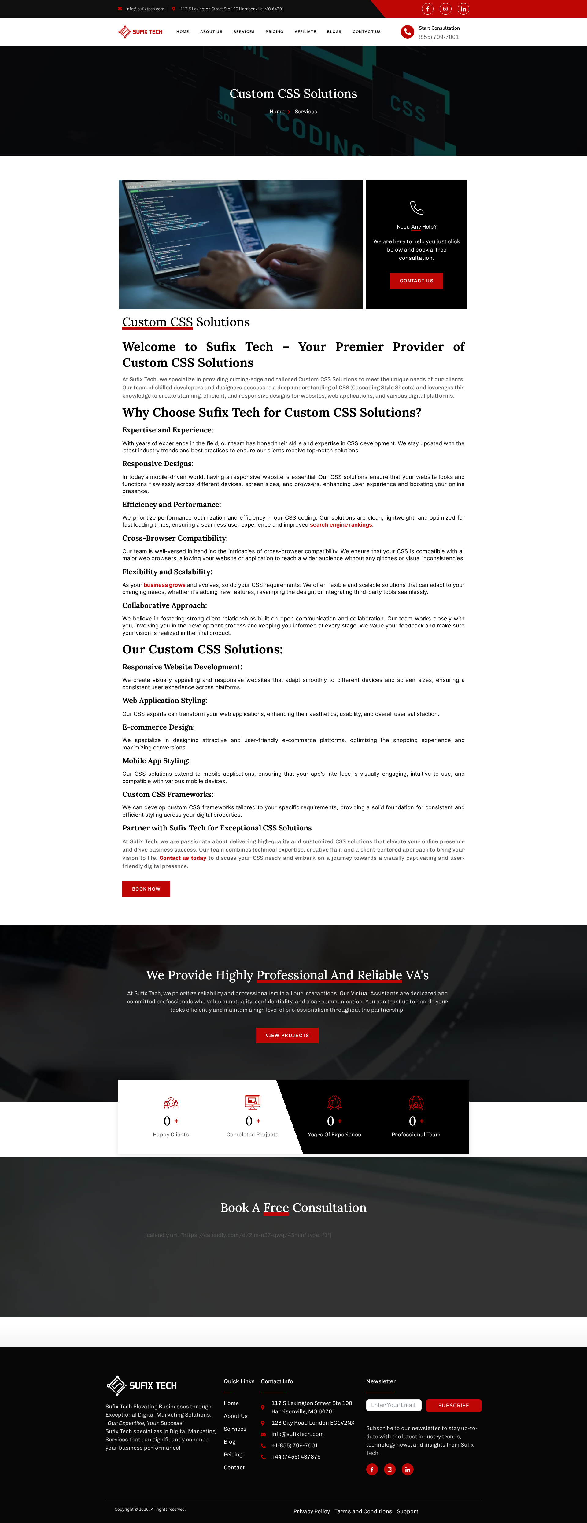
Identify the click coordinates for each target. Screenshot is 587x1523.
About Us (211, 31)
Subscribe (453, 1405)
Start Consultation (439, 28)
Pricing (274, 31)
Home (182, 31)
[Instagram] (445, 9)
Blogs (334, 31)
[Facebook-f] (428, 9)
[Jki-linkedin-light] (463, 9)
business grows (164, 585)
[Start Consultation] (407, 32)
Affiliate (305, 31)
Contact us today (183, 858)
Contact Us (367, 31)
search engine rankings (341, 524)
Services (244, 31)
